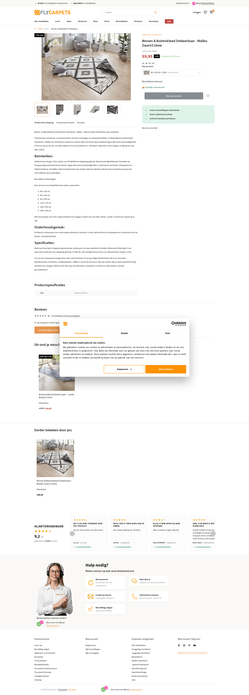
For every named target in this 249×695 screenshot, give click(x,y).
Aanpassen (122, 369)
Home (46, 29)
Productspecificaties (65, 122)
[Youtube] (194, 645)
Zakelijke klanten (41, 676)
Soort (57, 21)
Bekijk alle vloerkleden (152, 34)
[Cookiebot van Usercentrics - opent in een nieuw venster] (173, 324)
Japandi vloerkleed (140, 664)
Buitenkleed (137, 657)
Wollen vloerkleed (139, 660)
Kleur (69, 21)
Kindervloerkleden (140, 676)
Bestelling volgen (41, 649)
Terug (39, 29)
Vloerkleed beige (139, 672)
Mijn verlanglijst (92, 653)
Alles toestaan (166, 369)
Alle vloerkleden (41, 21)
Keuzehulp (153, 21)
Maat (95, 21)
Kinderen (138, 21)
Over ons (38, 645)
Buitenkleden (122, 21)
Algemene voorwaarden (44, 653)
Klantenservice (182, 3)
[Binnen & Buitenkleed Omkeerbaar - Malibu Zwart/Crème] (55, 458)
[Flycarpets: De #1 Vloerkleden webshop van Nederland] (52, 12)
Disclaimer (38, 657)
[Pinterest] (189, 645)
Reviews (81, 122)
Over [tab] (167, 333)
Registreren (91, 645)
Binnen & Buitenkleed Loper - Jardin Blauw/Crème (56, 396)
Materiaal (82, 21)
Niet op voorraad (173, 96)
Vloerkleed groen (139, 668)
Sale (169, 21)
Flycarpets (62, 689)
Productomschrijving (43, 122)
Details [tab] (124, 333)
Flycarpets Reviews (42, 672)
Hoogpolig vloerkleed (141, 649)
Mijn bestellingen (93, 649)
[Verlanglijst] (205, 12)
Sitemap (38, 680)
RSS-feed (72, 689)
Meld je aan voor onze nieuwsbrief (192, 652)
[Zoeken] (155, 12)
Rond (107, 21)
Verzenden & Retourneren (45, 668)
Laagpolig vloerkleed (141, 653)
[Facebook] (179, 645)
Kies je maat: (148, 66)
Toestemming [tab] (81, 333)
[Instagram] (184, 645)
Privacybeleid (40, 660)
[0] (210, 12)
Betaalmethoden (41, 664)
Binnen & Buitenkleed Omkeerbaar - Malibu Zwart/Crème (54, 482)
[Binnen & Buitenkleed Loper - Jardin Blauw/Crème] (57, 373)
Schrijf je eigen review (48, 330)
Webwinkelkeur (208, 3)
